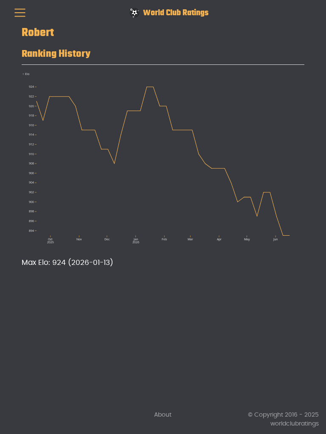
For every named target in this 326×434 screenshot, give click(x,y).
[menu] (20, 13)
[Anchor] (98, 52)
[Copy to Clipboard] (299, 74)
